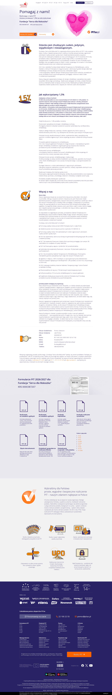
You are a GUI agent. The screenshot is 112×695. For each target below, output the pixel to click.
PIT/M (79, 447)
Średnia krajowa (23, 639)
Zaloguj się (89, 2)
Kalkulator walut (42, 645)
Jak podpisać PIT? (62, 629)
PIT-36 (43, 410)
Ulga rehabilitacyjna (62, 641)
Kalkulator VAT (42, 642)
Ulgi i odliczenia (61, 625)
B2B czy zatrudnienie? (24, 642)
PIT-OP (61, 444)
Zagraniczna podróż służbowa (26, 645)
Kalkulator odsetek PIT (44, 644)
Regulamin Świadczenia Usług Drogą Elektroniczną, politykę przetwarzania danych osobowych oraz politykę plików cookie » (65, 691)
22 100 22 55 (64, 616)
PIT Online (41, 632)
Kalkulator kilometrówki (44, 647)
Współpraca (80, 628)
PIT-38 (62, 410)
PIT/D (79, 437)
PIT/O (79, 439)
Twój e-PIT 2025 (42, 628)
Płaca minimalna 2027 (24, 641)
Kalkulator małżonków (43, 641)
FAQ (59, 632)
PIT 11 (52, 360)
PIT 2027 (44, 3)
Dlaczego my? (61, 628)
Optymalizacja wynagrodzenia (26, 647)
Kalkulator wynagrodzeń (44, 639)
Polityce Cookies (53, 694)
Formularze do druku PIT (83, 647)
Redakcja (80, 631)
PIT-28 (55, 3)
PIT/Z (79, 445)
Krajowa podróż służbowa (25, 644)
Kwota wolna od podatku (83, 644)
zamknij (105, 693)
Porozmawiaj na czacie (36, 616)
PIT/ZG (80, 443)
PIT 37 (57, 360)
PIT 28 (61, 360)
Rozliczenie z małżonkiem (83, 641)
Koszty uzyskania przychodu (84, 645)
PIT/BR (80, 441)
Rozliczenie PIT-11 (43, 629)
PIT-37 (51, 3)
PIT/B (79, 436)
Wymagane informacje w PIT (84, 639)
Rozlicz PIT (80, 2)
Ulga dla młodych (62, 647)
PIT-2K (79, 448)
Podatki (38, 3)
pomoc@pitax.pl (84, 616)
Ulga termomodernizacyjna (64, 642)
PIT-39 (24, 444)
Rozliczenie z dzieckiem (83, 642)
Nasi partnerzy (81, 626)
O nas (79, 625)
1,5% (71, 3)
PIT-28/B (80, 450)
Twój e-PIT (66, 3)
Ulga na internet (61, 644)
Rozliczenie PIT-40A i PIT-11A (45, 631)
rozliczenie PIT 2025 (38, 360)
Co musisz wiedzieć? (62, 631)
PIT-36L (43, 444)
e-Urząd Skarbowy (43, 626)
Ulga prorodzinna (62, 639)
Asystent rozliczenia (62, 626)
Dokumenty (80, 629)
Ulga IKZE (60, 645)
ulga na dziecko (71, 360)
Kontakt (79, 632)
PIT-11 (60, 3)
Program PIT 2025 (43, 625)
